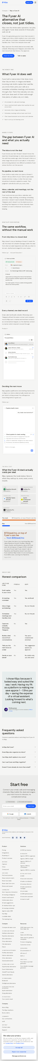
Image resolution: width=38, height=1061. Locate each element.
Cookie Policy (9, 1043)
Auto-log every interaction (9, 892)
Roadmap (5, 855)
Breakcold (5, 980)
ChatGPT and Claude (8, 972)
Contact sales (6, 1027)
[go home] (5, 830)
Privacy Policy (20, 1043)
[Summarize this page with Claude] (20, 837)
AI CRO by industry (25, 850)
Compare (5, 10)
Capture (4, 864)
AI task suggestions (7, 903)
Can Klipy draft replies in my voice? (14, 757)
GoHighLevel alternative (9, 983)
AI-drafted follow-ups (8, 905)
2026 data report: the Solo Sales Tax (26, 928)
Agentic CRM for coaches (27, 870)
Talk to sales (22, 56)
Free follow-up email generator (26, 962)
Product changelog (25, 942)
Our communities (7, 1018)
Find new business (7, 875)
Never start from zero (8, 883)
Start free (31, 806)
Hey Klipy (4, 913)
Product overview (7, 858)
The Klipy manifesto (7, 1010)
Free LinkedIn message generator (26, 967)
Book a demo (6, 1013)
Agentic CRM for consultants (25, 866)
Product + (5, 328)
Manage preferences (19, 1056)
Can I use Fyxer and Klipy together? (14, 762)
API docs (22, 953)
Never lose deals (6, 881)
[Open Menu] (35, 2)
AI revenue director (25, 884)
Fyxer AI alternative (7, 969)
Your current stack (7, 999)
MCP (21, 956)
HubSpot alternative (8, 933)
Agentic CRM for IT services (25, 862)
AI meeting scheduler (8, 908)
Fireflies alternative (7, 952)
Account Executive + (16, 252)
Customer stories (25, 944)
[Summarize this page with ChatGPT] (12, 837)
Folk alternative (6, 944)
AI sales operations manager (25, 887)
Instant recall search (8, 897)
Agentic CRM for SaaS (26, 858)
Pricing (4, 850)
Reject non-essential (19, 1052)
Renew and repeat (7, 886)
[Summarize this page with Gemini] (24, 837)
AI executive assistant (26, 896)
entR (3, 1021)
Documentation (25, 950)
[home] (5, 2)
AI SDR (22, 876)
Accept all (19, 1047)
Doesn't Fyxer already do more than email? (16, 767)
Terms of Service (24, 818)
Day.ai (4, 947)
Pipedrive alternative (8, 936)
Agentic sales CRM (7, 911)
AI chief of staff (24, 899)
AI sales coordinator (26, 881)
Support (4, 1030)
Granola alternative (7, 961)
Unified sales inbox (7, 900)
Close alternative (7, 941)
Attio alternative (6, 938)
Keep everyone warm (8, 878)
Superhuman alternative (9, 966)
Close (3, 867)
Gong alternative (7, 993)
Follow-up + (5, 252)
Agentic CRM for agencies (27, 856)
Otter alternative (7, 958)
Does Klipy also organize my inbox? (13, 752)
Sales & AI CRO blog (26, 935)
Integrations (5, 853)
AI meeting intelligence (8, 895)
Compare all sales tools (9, 927)
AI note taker (24, 891)
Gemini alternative (7, 975)
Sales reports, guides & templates (27, 938)
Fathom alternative (7, 955)
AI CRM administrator (26, 894)
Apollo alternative (7, 990)
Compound (5, 869)
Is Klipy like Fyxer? (8, 747)
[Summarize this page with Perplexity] (16, 837)
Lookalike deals (6, 916)
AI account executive (26, 878)
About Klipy (5, 1007)
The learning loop (7, 919)
